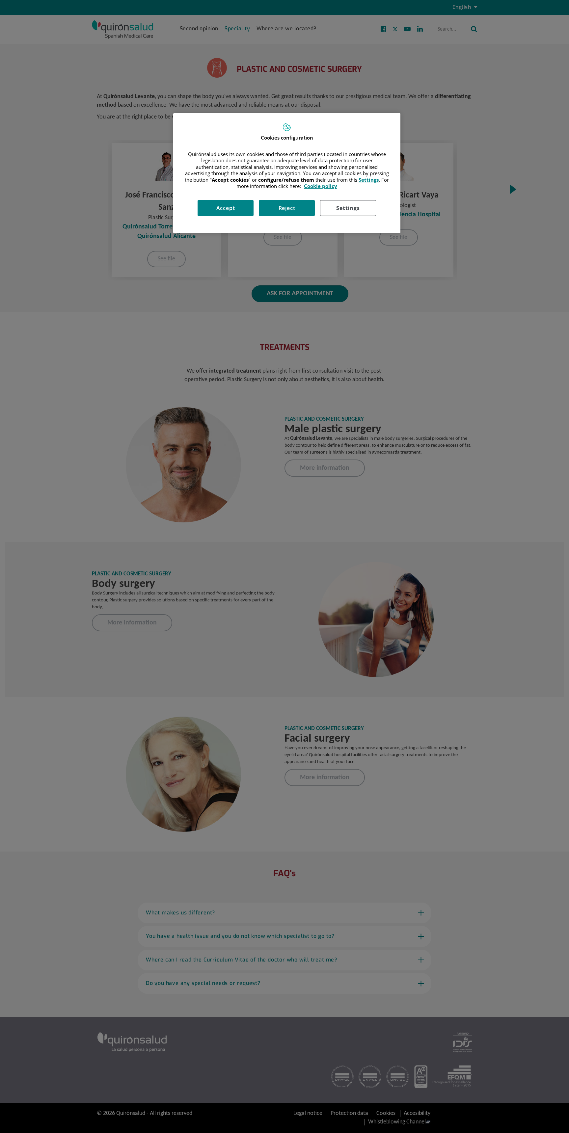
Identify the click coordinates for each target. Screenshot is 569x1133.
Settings (348, 208)
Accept (225, 208)
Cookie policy (320, 186)
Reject (287, 208)
